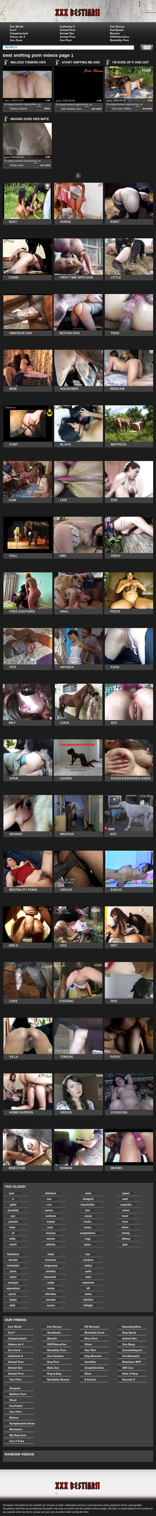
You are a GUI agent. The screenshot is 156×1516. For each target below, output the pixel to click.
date (90, 1276)
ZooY (13, 29)
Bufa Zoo (50, 1367)
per (15, 1215)
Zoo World (16, 26)
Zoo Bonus (117, 26)
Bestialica (13, 1429)
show (128, 1227)
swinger (15, 1282)
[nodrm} (15, 1210)
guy (128, 1244)
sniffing (127, 108)
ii (15, 1198)
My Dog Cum (15, 1435)
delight (90, 1305)
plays (15, 1299)
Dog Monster (90, 1356)
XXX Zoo (125, 1367)
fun (90, 1210)
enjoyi (53, 1221)
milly (15, 1238)
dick (15, 1305)
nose (78, 109)
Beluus (12, 1417)
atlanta (52, 1244)
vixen (128, 1210)
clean (20, 165)
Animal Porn (68, 29)
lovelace (52, 1259)
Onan (11, 1399)
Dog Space (127, 1332)
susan (53, 1305)
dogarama (52, 1265)
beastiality (90, 1204)
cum (52, 1227)
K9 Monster (89, 1326)
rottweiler (15, 1265)
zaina (90, 1293)
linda (53, 1254)
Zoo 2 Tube (14, 1441)
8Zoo (85, 1373)
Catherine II (67, 26)
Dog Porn (50, 1361)
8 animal (78, 12)
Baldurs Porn (15, 1394)
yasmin (15, 1221)
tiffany (128, 1238)
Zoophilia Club (92, 1367)
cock (114, 108)
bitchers (52, 1193)
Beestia (115, 33)
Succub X (126, 1379)
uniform (53, 1215)
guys (90, 1244)
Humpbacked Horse (20, 1423)
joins (15, 1271)
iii (15, 1232)
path (90, 1271)
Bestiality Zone (92, 1332)
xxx (53, 1204)
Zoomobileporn (130, 1350)
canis (15, 1244)
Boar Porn (89, 1338)
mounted (52, 1276)
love (128, 1221)
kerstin (15, 1259)
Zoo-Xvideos (53, 1356)
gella (15, 1204)
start (63, 109)
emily (52, 1282)
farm (15, 1227)
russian (53, 1232)
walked (13, 108)
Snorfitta (88, 1361)
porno (52, 1210)
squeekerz (15, 1288)
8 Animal (88, 1379)
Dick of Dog (128, 1373)
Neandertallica (129, 1326)
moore (53, 1238)
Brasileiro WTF (129, 1361)
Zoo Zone (16, 40)
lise (90, 1254)
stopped (22, 108)
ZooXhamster (129, 1356)
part (15, 1193)
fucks (90, 1221)
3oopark (12, 1388)
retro (90, 1193)
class (15, 1276)
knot (128, 1215)
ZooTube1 (14, 1405)
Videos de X (17, 36)
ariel (128, 1198)
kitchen (90, 1299)
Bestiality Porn (119, 40)
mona (90, 1215)
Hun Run (88, 1350)
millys (90, 1265)
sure (120, 108)
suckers (90, 1259)
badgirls (90, 1198)
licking (13, 165)
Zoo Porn (66, 40)
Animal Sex (67, 33)
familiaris (15, 1254)
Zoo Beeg (126, 1344)
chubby (53, 1271)
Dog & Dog (51, 1373)
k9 (90, 1288)
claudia (53, 1299)
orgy (90, 1238)
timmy (128, 1232)
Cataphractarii (19, 33)
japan (128, 1193)
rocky (53, 1288)
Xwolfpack (116, 29)
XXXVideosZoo (119, 36)
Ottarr (86, 1344)
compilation (90, 1232)
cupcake (128, 1204)
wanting (71, 109)
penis (15, 1293)
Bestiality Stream (55, 1379)
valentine (90, 1282)
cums (90, 1227)
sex (53, 1198)
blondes (52, 1293)
